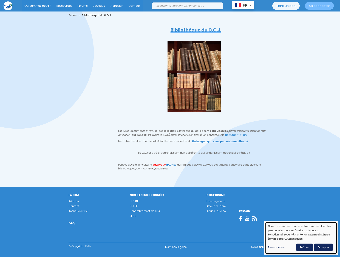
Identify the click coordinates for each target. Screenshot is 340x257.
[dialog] (301, 238)
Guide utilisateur (261, 247)
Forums (83, 6)
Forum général (215, 201)
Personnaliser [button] (276, 247)
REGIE (133, 216)
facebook (241, 218)
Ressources (64, 6)
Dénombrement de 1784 (145, 211)
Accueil (73, 15)
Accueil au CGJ (78, 211)
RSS (254, 218)
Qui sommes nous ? (37, 6)
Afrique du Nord (216, 206)
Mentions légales (176, 247)
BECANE (134, 201)
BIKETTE (134, 206)
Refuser (304, 247)
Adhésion (116, 6)
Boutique (99, 6)
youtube (247, 218)
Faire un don (286, 6)
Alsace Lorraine (216, 211)
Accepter (323, 247)
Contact (134, 6)
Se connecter (319, 6)
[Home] (8, 5)
